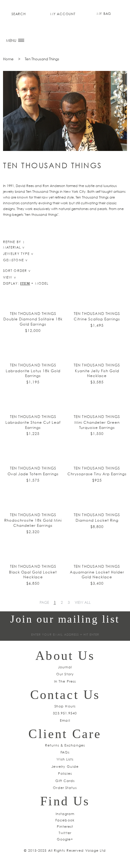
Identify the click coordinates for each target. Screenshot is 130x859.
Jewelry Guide (65, 766)
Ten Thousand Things (42, 59)
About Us (65, 656)
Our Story (65, 674)
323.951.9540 (65, 713)
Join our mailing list (65, 619)
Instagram (65, 814)
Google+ (65, 839)
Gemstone (13, 260)
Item (25, 283)
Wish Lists (65, 759)
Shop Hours (65, 706)
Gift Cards (65, 781)
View (7, 277)
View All (83, 602)
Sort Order (15, 270)
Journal (65, 667)
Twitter (65, 833)
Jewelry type (16, 254)
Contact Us (65, 695)
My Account (62, 14)
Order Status (65, 788)
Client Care (64, 734)
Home (8, 59)
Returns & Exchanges (65, 745)
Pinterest (65, 826)
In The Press (65, 681)
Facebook (65, 820)
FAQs (65, 752)
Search (18, 14)
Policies (65, 773)
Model (42, 283)
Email (65, 720)
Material (12, 247)
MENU (11, 40)
